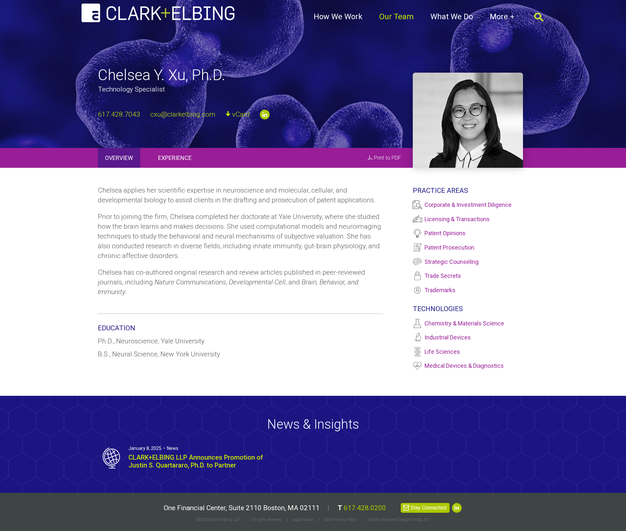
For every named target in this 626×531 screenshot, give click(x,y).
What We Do (451, 16)
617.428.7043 (119, 114)
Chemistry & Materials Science (464, 323)
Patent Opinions (445, 233)
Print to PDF (387, 158)
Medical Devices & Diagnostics (464, 365)
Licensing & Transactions (457, 219)
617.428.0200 (365, 508)
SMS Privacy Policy (340, 519)
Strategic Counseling (452, 261)
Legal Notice (302, 519)
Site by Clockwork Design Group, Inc (398, 519)
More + (502, 16)
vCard (241, 114)
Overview (119, 157)
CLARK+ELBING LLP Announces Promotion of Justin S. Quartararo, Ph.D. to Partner (195, 461)
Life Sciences (442, 351)
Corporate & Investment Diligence (468, 204)
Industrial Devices (448, 337)
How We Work (338, 16)
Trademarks (440, 290)
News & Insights (313, 424)
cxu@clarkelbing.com (183, 114)
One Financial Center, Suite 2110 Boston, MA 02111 (242, 508)
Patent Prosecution (449, 247)
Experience (175, 157)
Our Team (396, 16)
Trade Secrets (443, 275)
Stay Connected (428, 508)
